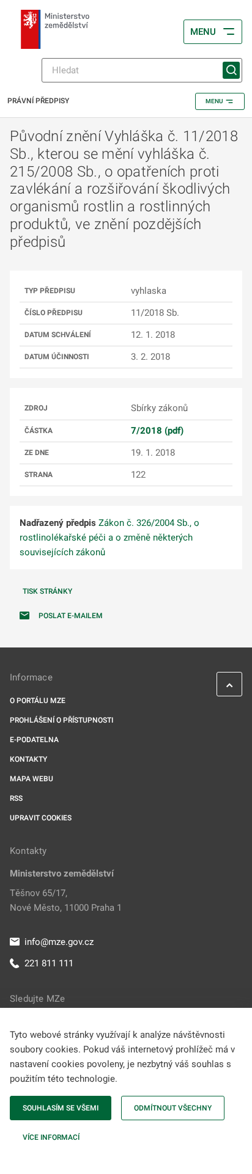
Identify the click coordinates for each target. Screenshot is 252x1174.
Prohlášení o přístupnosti (61, 720)
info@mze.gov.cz (59, 941)
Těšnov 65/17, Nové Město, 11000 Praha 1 (66, 900)
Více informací (51, 1137)
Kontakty (28, 759)
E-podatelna (34, 739)
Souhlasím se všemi (60, 1108)
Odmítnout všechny (173, 1108)
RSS (16, 798)
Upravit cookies (41, 818)
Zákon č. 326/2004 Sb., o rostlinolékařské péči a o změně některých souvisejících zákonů (109, 537)
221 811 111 (48, 963)
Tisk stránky (47, 591)
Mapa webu (31, 779)
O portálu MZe (37, 700)
